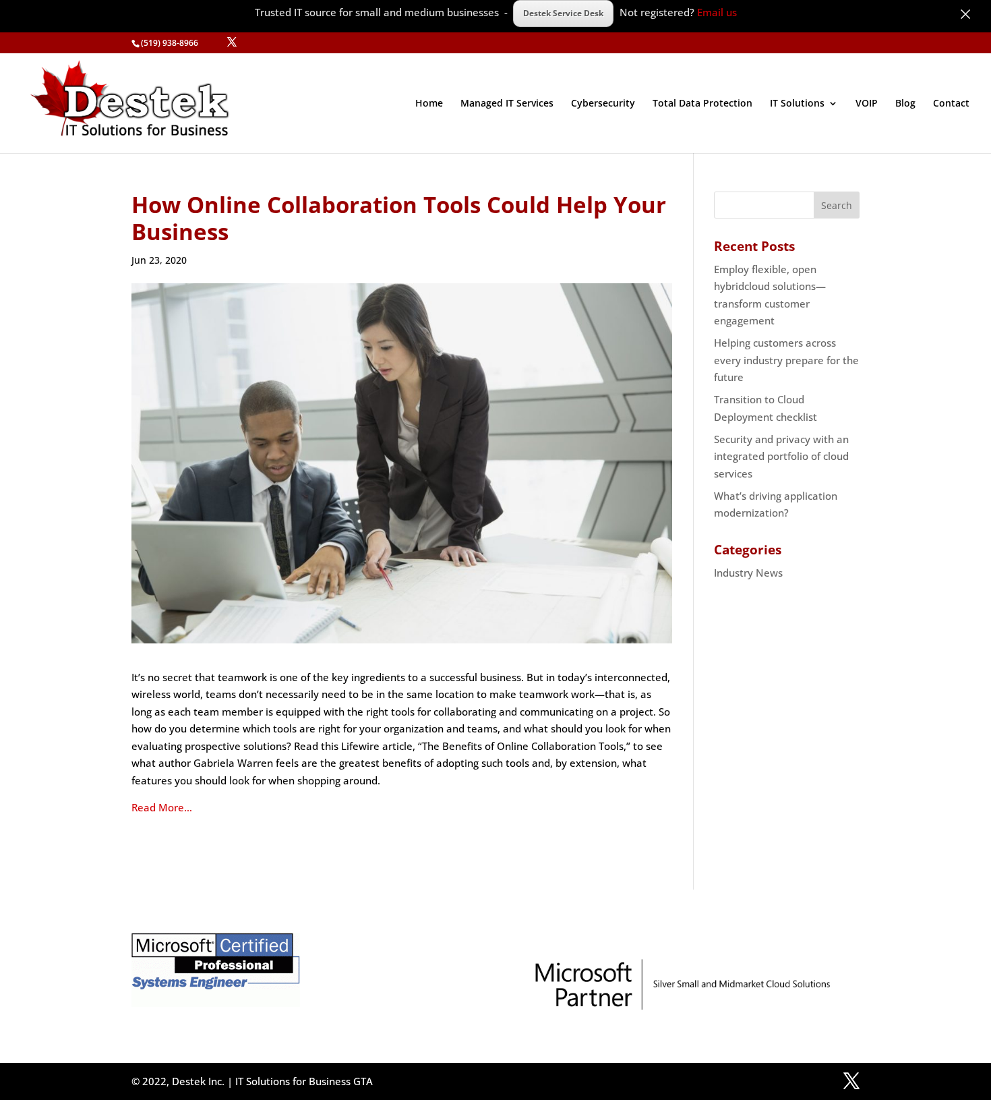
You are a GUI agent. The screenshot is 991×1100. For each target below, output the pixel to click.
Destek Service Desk (563, 13)
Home (429, 103)
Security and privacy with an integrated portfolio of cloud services (781, 456)
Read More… (161, 807)
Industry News (748, 572)
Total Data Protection (702, 103)
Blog (905, 103)
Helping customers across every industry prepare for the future (786, 360)
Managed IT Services (506, 103)
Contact (951, 103)
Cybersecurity (603, 103)
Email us (717, 12)
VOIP (866, 103)
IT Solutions (797, 103)
